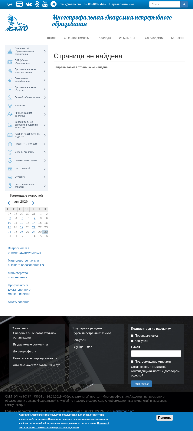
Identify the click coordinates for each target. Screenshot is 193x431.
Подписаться (141, 383)
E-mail (135, 347)
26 (21, 231)
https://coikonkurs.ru (36, 415)
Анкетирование (18, 302)
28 (33, 231)
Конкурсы (79, 340)
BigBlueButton (82, 347)
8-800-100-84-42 (95, 4)
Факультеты (127, 37)
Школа (51, 37)
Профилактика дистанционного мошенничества (19, 289)
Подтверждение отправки (153, 361)
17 (9, 227)
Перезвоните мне (121, 4)
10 (9, 222)
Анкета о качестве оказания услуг (36, 365)
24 (9, 231)
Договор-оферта (24, 351)
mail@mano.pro (70, 4)
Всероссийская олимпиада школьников (24, 250)
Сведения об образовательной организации (34, 335)
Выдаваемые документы (30, 344)
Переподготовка (146, 335)
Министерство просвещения (18, 275)
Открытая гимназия (77, 37)
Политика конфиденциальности (35, 358)
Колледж (105, 37)
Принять (164, 417)
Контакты (177, 37)
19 (21, 227)
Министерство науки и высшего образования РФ (26, 263)
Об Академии (154, 37)
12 (21, 222)
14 (33, 222)
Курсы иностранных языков (92, 333)
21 (33, 227)
